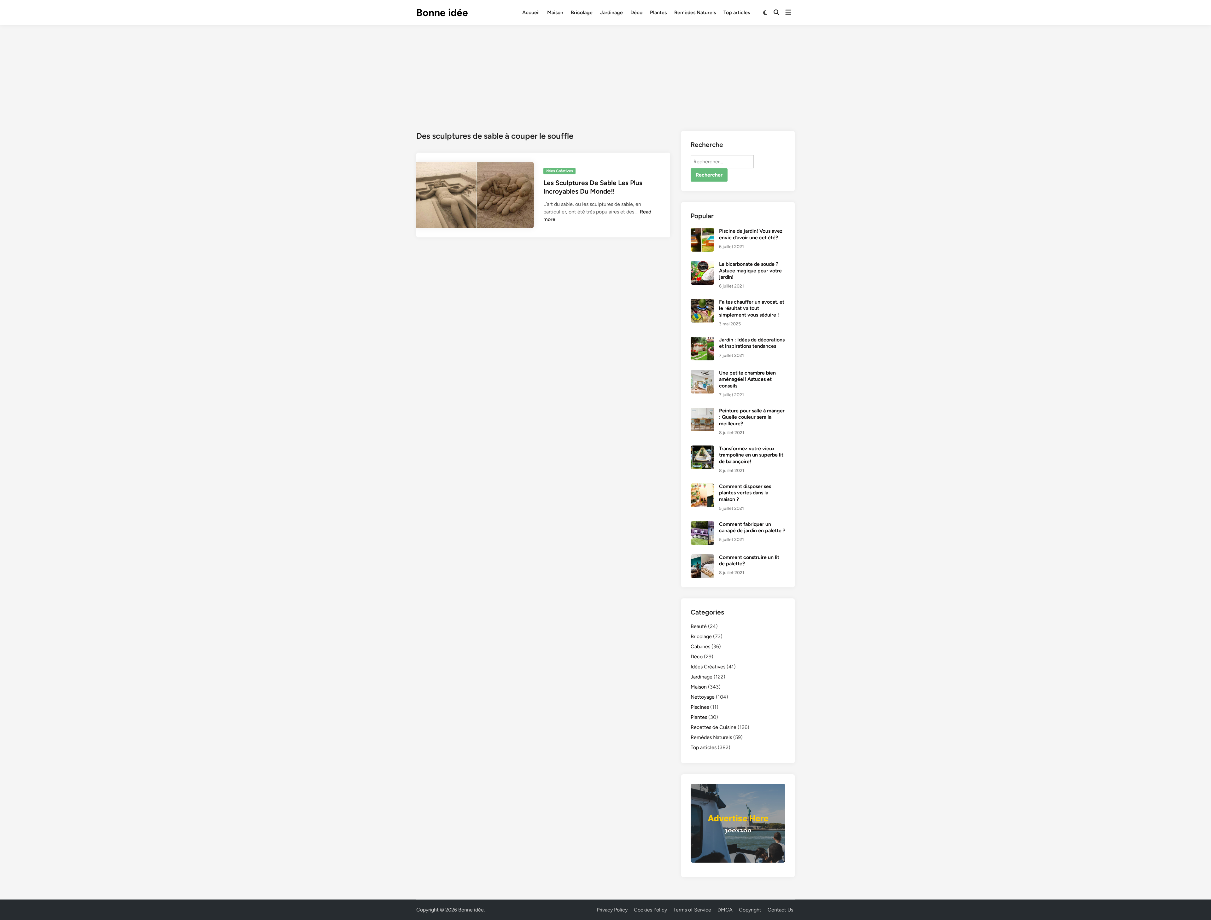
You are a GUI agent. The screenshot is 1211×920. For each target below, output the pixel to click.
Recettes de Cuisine (713, 727)
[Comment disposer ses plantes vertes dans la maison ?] (702, 487)
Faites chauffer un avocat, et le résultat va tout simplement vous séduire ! (751, 308)
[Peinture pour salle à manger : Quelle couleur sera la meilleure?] (702, 411)
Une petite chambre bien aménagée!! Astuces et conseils (747, 379)
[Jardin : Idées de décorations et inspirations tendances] (702, 340)
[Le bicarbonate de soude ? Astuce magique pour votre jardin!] (702, 265)
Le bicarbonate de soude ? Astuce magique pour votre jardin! (750, 270)
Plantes (658, 12)
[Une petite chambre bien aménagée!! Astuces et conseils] (702, 373)
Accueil (531, 12)
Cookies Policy (650, 910)
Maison (555, 12)
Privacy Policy (612, 910)
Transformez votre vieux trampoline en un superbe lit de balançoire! (751, 454)
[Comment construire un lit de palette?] (702, 558)
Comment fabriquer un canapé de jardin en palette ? (752, 527)
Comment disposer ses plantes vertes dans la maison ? (745, 492)
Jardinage (611, 12)
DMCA (725, 910)
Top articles (736, 12)
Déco (636, 12)
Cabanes (700, 646)
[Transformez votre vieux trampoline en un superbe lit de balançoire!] (702, 449)
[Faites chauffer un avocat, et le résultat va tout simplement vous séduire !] (702, 303)
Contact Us (780, 910)
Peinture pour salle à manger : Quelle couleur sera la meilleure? (752, 417)
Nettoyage (703, 697)
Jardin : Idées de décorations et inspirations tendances (752, 343)
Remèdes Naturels (695, 12)
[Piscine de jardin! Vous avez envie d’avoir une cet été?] (702, 232)
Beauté (699, 626)
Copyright (750, 910)
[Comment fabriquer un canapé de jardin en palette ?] (702, 525)
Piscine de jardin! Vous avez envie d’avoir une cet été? (750, 234)
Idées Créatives (559, 171)
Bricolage (582, 12)
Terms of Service (692, 910)
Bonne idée (442, 13)
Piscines (700, 707)
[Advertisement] (605, 72)
